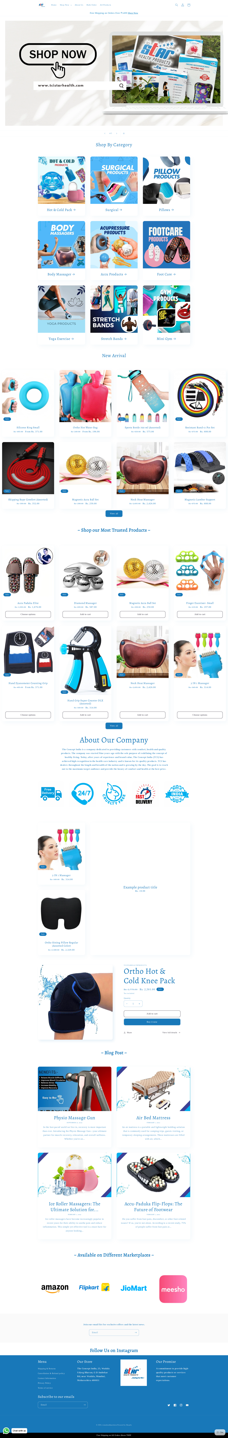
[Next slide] (117, 133)
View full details (169, 1032)
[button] (65, 5)
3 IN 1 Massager (200, 683)
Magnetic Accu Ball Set (85, 499)
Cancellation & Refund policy (51, 1373)
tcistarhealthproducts (109, 1425)
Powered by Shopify (124, 1425)
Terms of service (45, 1388)
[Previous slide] (105, 133)
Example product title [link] (140, 887)
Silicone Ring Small (28, 427)
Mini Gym (164, 339)
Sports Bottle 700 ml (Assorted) (143, 427)
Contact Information (47, 1378)
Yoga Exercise (59, 339)
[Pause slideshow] (123, 133)
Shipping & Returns (47, 1369)
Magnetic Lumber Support (200, 499)
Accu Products (112, 274)
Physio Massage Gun (74, 1118)
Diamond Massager (85, 603)
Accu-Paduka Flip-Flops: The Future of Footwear (153, 1206)
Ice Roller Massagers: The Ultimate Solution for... (74, 1206)
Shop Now (133, 13)
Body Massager (59, 274)
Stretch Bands (112, 339)
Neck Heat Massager (143, 499)
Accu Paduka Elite (28, 603)
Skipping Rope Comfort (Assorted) (28, 499)
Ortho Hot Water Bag (85, 427)
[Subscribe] (136, 1332)
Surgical (111, 210)
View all (114, 513)
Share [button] (129, 1032)
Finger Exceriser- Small (200, 603)
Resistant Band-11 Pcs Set (200, 427)
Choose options (28, 614)
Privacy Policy (44, 1383)
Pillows (164, 210)
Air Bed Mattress (153, 1118)
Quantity (127, 998)
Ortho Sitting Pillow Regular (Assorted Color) (61, 944)
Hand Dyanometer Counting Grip (28, 683)
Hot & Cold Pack (59, 210)
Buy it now (152, 1022)
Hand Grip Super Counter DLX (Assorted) (85, 702)
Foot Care (164, 274)
